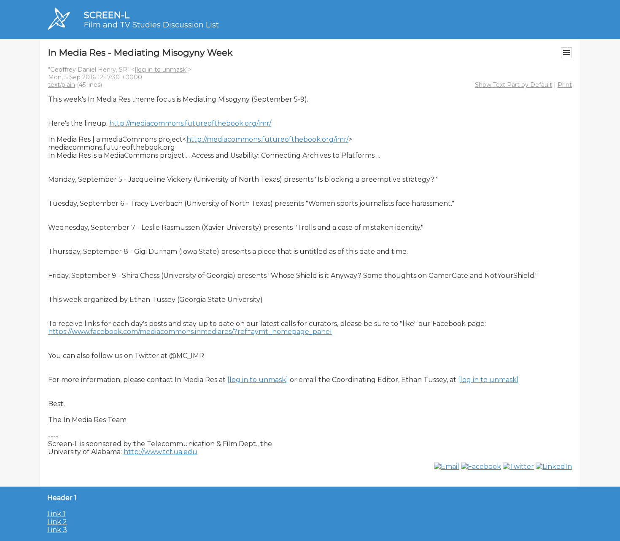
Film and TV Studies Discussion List (151, 25)
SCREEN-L (106, 15)
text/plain (61, 85)
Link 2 (57, 522)
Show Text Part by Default (513, 85)
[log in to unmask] (161, 69)
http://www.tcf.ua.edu (160, 452)
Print (565, 85)
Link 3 (57, 530)
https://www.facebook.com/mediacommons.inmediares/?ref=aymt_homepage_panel (190, 332)
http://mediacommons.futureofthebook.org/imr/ (190, 123)
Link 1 (56, 514)
